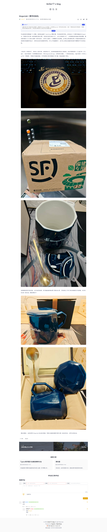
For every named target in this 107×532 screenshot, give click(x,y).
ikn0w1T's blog (53, 4)
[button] (56, 9)
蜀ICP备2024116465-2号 (54, 525)
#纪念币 (26, 438)
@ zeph (30, 510)
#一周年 (21, 438)
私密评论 (29, 494)
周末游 (58, 462)
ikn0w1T (23, 19)
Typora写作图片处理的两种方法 (31, 462)
